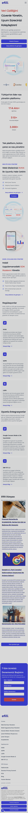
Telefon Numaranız (9, 691)
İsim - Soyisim (8, 680)
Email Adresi (7, 686)
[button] (25, 2)
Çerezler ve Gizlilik (5, 783)
